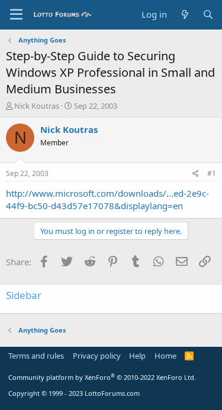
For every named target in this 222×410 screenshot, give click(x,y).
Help (137, 355)
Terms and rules (36, 355)
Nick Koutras (36, 105)
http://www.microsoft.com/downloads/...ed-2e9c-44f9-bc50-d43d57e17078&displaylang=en (107, 199)
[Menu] (16, 15)
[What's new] (184, 14)
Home (165, 355)
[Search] (208, 14)
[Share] (195, 174)
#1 (211, 173)
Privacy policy (97, 355)
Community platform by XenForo (102, 377)
